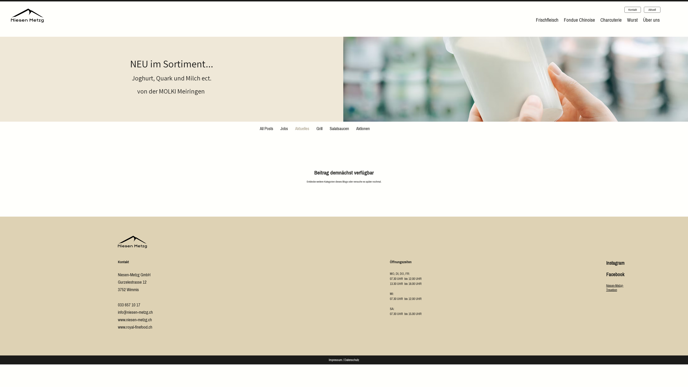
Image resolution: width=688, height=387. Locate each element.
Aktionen (363, 129)
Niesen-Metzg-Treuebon (615, 288)
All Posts (266, 129)
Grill (319, 129)
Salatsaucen (339, 129)
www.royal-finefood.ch (135, 327)
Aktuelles (302, 129)
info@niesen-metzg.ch (135, 312)
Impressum (335, 360)
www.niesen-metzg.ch (135, 320)
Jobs (284, 129)
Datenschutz (351, 360)
